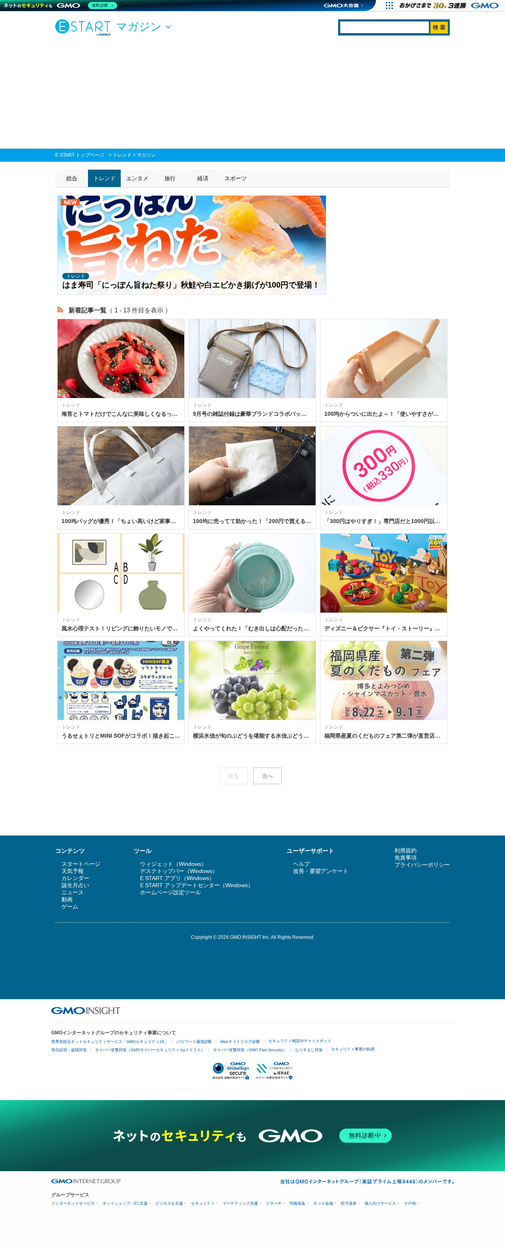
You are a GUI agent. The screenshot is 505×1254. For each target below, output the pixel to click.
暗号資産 (349, 1203)
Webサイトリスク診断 (240, 1041)
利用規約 (406, 850)
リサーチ (274, 1203)
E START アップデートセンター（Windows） (196, 885)
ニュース (73, 892)
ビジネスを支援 (169, 1203)
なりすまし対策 (309, 1050)
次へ (267, 776)
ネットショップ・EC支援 (125, 1203)
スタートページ (81, 864)
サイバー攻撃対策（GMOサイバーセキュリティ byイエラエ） (150, 1050)
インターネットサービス (73, 1203)
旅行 (170, 178)
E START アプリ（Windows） (177, 878)
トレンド (122, 155)
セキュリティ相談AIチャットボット (299, 1041)
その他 (410, 1203)
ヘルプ (301, 864)
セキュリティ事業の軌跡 (352, 1049)
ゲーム (70, 906)
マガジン (146, 155)
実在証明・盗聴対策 (69, 1050)
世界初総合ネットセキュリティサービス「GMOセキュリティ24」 (109, 1041)
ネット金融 (323, 1203)
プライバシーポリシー (422, 865)
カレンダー (75, 878)
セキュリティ (203, 1203)
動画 (67, 899)
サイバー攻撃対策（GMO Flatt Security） (250, 1050)
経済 (202, 178)
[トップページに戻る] (84, 27)
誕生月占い (75, 885)
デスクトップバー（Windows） (179, 871)
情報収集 (297, 1203)
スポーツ (235, 178)
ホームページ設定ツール (170, 892)
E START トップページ (79, 155)
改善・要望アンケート (320, 871)
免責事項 (406, 857)
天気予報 (73, 871)
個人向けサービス (380, 1203)
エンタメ (137, 178)
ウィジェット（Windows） (173, 864)
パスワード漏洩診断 (194, 1041)
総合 (71, 178)
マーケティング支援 (240, 1203)
